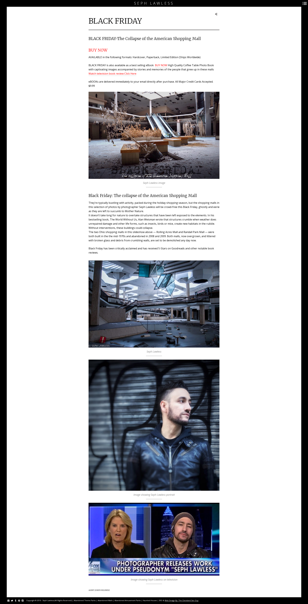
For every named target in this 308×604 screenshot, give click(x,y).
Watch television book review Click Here (112, 73)
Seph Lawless (154, 3)
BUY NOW (98, 50)
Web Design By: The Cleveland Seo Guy (181, 600)
